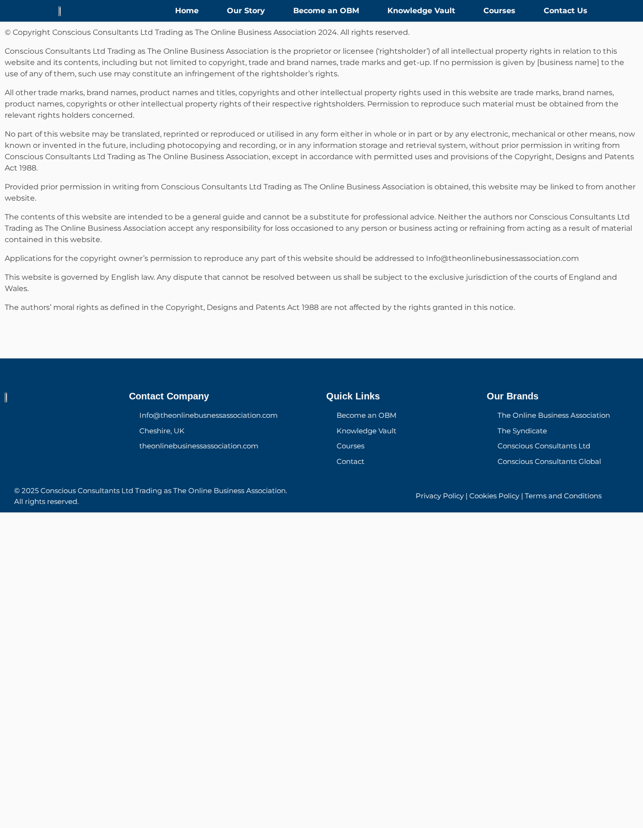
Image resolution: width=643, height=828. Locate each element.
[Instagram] (42, 424)
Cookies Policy (494, 495)
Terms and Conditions (563, 495)
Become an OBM (326, 10)
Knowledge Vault (421, 10)
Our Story (246, 10)
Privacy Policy (440, 495)
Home (187, 10)
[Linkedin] (68, 424)
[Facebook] (16, 424)
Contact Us (565, 10)
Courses (499, 10)
